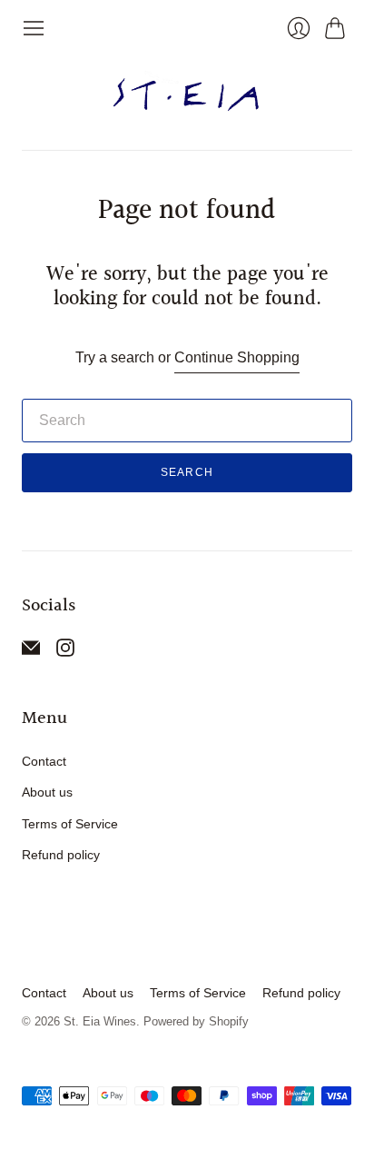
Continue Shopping (237, 357)
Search (187, 472)
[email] (31, 651)
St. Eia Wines (100, 1021)
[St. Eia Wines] (187, 95)
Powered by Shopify (196, 1021)
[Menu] (34, 28)
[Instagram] (65, 651)
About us (47, 792)
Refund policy (61, 854)
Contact (44, 761)
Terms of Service (70, 824)
